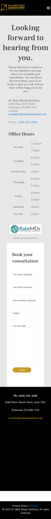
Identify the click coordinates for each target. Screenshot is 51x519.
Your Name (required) (22, 274)
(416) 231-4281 (27, 122)
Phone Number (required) (24, 300)
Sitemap (34, 505)
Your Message (19, 326)
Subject (16, 313)
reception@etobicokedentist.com (27, 114)
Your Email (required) (22, 287)
